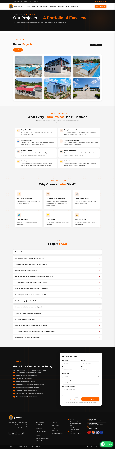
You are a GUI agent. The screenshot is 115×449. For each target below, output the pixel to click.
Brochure (61, 6)
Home (28, 6)
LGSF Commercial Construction (40, 427)
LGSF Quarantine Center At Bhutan (28, 96)
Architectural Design (40, 440)
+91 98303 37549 (16, 1)
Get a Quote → (100, 6)
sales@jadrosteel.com (31, 1)
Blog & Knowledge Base (58, 428)
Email (63, 366)
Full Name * (65, 360)
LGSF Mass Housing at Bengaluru (27, 74)
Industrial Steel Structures (42, 438)
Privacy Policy (90, 447)
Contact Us (74, 6)
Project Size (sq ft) (67, 380)
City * (82, 366)
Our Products (44, 6)
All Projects (18, 49)
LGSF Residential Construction (40, 423)
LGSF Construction (40, 420)
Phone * (83, 360)
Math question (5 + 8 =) (68, 399)
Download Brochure (57, 433)
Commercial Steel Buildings (40, 434)
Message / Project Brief (68, 386)
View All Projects (96, 45)
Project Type (65, 373)
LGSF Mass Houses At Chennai (84, 74)
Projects (53, 6)
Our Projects (55, 425)
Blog (67, 6)
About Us (35, 6)
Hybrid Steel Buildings (40, 431)
